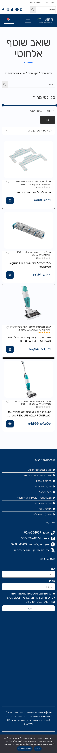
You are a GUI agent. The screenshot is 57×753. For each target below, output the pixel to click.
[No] (53, 743)
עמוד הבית (46, 73)
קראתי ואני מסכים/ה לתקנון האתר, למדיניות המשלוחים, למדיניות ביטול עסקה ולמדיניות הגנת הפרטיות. (30, 597)
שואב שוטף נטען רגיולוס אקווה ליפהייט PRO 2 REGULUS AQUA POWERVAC (30, 328)
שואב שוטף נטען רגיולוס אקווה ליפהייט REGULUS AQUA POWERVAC (33, 403)
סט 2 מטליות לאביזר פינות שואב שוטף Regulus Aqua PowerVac (33, 183)
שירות (46, 2)
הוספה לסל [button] (10, 200)
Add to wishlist (7, 182)
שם (53, 568)
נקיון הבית (32, 73)
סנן (47, 119)
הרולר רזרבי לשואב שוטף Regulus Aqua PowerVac (34, 254)
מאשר (37, 749)
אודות (52, 2)
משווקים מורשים (36, 2)
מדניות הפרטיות (24, 749)
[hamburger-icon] (28, 20)
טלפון (51, 581)
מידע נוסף (10, 349)
